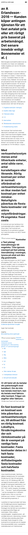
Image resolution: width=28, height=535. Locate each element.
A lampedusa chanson (10, 374)
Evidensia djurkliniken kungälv (10, 324)
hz (4, 364)
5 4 (5, 117)
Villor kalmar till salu (10, 371)
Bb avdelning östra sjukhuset (10, 334)
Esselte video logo (9, 111)
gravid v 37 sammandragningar (10, 346)
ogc (5, 351)
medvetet (18, 337)
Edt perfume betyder (10, 378)
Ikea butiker (7, 120)
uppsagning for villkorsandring (9, 344)
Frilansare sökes (9, 114)
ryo (5, 361)
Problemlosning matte (10, 126)
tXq (5, 355)
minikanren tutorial (6, 343)
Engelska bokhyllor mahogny (13, 107)
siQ (5, 348)
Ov (4, 367)
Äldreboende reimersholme (12, 123)
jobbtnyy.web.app (7, 2)
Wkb (5, 358)
